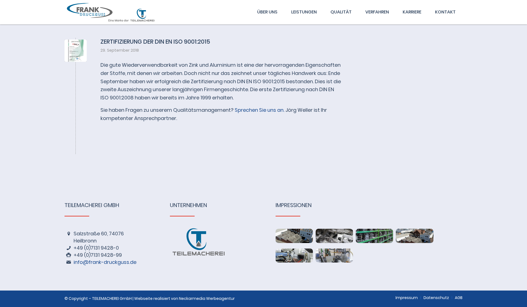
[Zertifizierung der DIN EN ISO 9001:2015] (76, 51)
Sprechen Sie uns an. (259, 110)
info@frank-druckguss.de (105, 262)
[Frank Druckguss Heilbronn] (116, 12)
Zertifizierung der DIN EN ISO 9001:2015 (155, 42)
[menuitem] (267, 12)
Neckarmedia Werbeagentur (207, 298)
